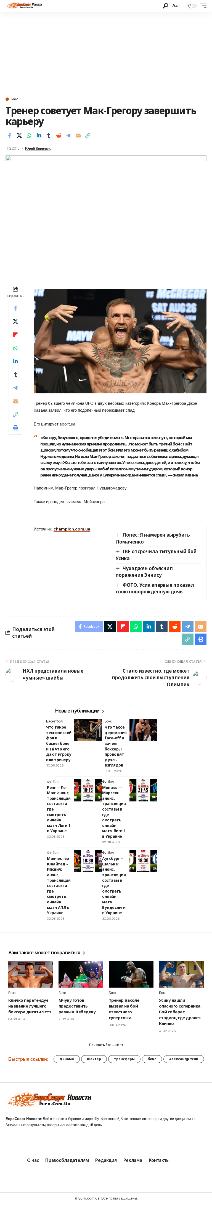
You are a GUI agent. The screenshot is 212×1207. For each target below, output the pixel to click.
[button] (165, 6)
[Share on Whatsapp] (29, 135)
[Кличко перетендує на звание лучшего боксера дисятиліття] (30, 974)
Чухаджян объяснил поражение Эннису (144, 571)
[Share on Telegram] (68, 135)
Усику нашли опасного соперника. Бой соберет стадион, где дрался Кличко (180, 1011)
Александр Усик (183, 1059)
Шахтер (94, 1059)
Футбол (53, 782)
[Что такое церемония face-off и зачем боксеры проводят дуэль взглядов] (143, 730)
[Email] (78, 135)
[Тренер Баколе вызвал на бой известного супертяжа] (131, 974)
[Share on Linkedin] (39, 135)
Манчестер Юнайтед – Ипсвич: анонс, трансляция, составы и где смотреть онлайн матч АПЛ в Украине (59, 885)
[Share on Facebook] (9, 135)
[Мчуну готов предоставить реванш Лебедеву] (81, 974)
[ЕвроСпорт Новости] (24, 6)
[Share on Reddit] (58, 135)
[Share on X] (19, 135)
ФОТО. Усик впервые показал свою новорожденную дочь (155, 588)
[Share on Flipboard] (15, 334)
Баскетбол (54, 721)
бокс (152, 1059)
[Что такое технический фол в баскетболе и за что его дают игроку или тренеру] (88, 730)
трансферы (124, 1059)
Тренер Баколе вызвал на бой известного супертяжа (124, 1008)
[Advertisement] (106, 53)
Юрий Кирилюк (38, 148)
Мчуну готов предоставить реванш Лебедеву (77, 1005)
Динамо (66, 1059)
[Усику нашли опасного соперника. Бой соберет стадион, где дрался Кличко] (181, 974)
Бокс (14, 99)
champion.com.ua (72, 529)
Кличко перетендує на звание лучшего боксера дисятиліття (29, 1005)
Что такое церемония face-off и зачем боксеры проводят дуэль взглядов (116, 746)
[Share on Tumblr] (48, 135)
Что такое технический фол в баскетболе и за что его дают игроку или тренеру (58, 743)
